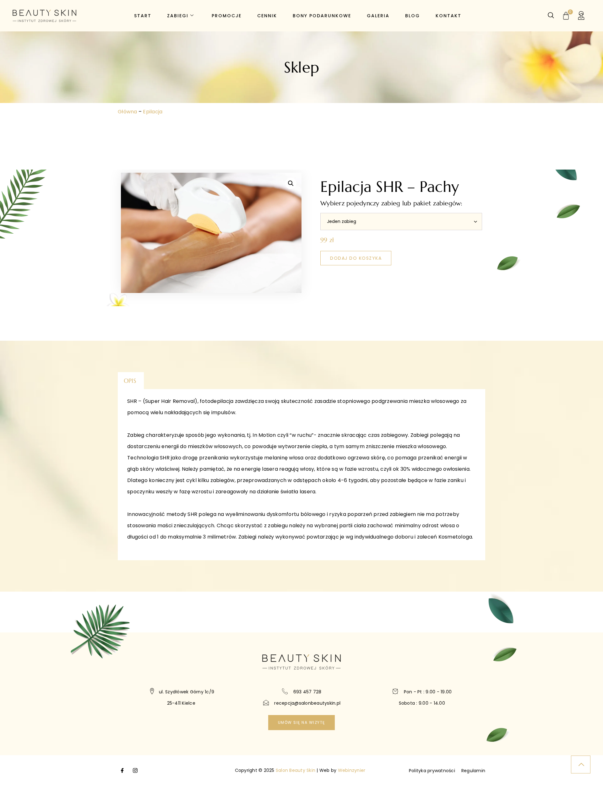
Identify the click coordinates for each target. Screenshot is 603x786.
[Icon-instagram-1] (135, 770)
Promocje (227, 16)
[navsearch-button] (551, 15)
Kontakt (448, 16)
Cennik (267, 16)
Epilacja (152, 111)
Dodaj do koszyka (356, 258)
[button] (290, 183)
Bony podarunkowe (322, 16)
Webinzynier (352, 770)
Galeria (378, 16)
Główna (127, 111)
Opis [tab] (130, 380)
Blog (412, 16)
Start (142, 16)
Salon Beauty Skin (295, 770)
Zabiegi (177, 16)
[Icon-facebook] (122, 770)
